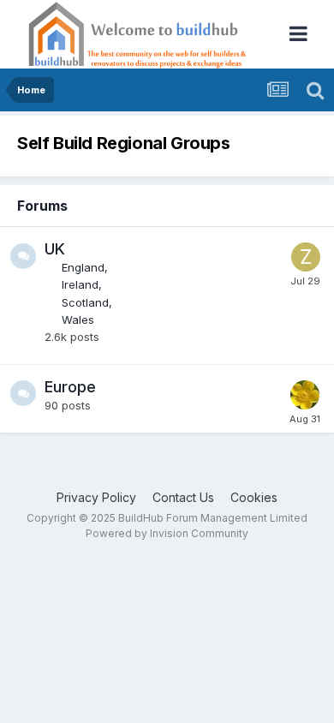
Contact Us (183, 497)
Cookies (253, 497)
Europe (70, 387)
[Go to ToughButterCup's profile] (304, 394)
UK (55, 249)
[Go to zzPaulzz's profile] (305, 257)
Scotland (85, 302)
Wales (78, 319)
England (83, 267)
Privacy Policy (96, 497)
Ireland (80, 284)
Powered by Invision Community (167, 533)
